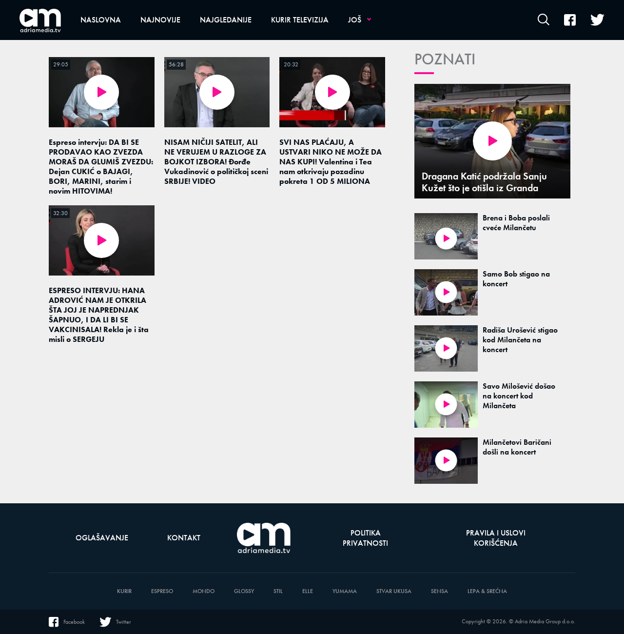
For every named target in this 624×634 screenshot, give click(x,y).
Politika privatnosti (365, 538)
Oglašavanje (102, 538)
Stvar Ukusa (393, 591)
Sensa (439, 591)
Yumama (344, 591)
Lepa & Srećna (487, 591)
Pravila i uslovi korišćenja (496, 538)
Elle (307, 591)
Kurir (124, 591)
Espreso (162, 591)
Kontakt (183, 538)
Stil (278, 591)
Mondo (203, 591)
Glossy (244, 591)
